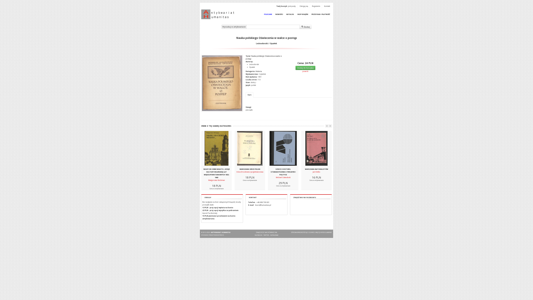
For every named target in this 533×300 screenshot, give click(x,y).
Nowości (279, 14)
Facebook (258, 235)
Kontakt (327, 6)
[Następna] (330, 126)
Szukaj (306, 26)
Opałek (252, 67)
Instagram (274, 235)
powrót (305, 71)
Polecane (268, 14)
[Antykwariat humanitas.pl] (218, 14)
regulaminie (327, 232)
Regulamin (316, 6)
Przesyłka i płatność (320, 14)
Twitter (266, 235)
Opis (249, 95)
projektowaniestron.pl (216, 235)
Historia (259, 71)
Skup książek (302, 14)
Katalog (290, 14)
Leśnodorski (254, 64)
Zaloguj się (304, 6)
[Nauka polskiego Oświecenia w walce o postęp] (222, 83)
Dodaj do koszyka (305, 68)
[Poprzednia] (326, 126)
